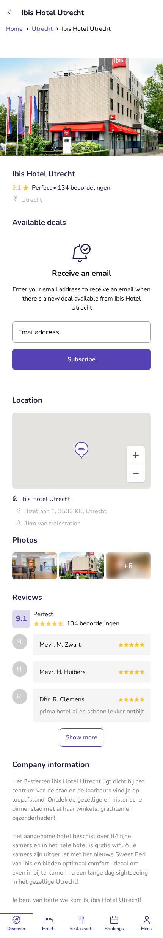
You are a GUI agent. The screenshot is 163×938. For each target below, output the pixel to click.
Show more (81, 737)
